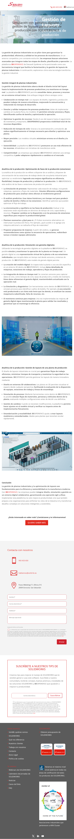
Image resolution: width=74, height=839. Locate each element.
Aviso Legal (13, 755)
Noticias (12, 780)
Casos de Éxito (15, 784)
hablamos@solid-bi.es (28, 573)
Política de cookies (16, 759)
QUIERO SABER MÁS (37, 522)
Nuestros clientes (16, 743)
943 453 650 (57, 7)
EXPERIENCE (17, 64)
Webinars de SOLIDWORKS (19, 770)
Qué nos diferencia (16, 740)
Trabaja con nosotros (17, 747)
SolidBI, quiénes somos (18, 732)
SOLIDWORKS (14, 736)
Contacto (12, 751)
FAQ (10, 788)
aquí (63, 636)
